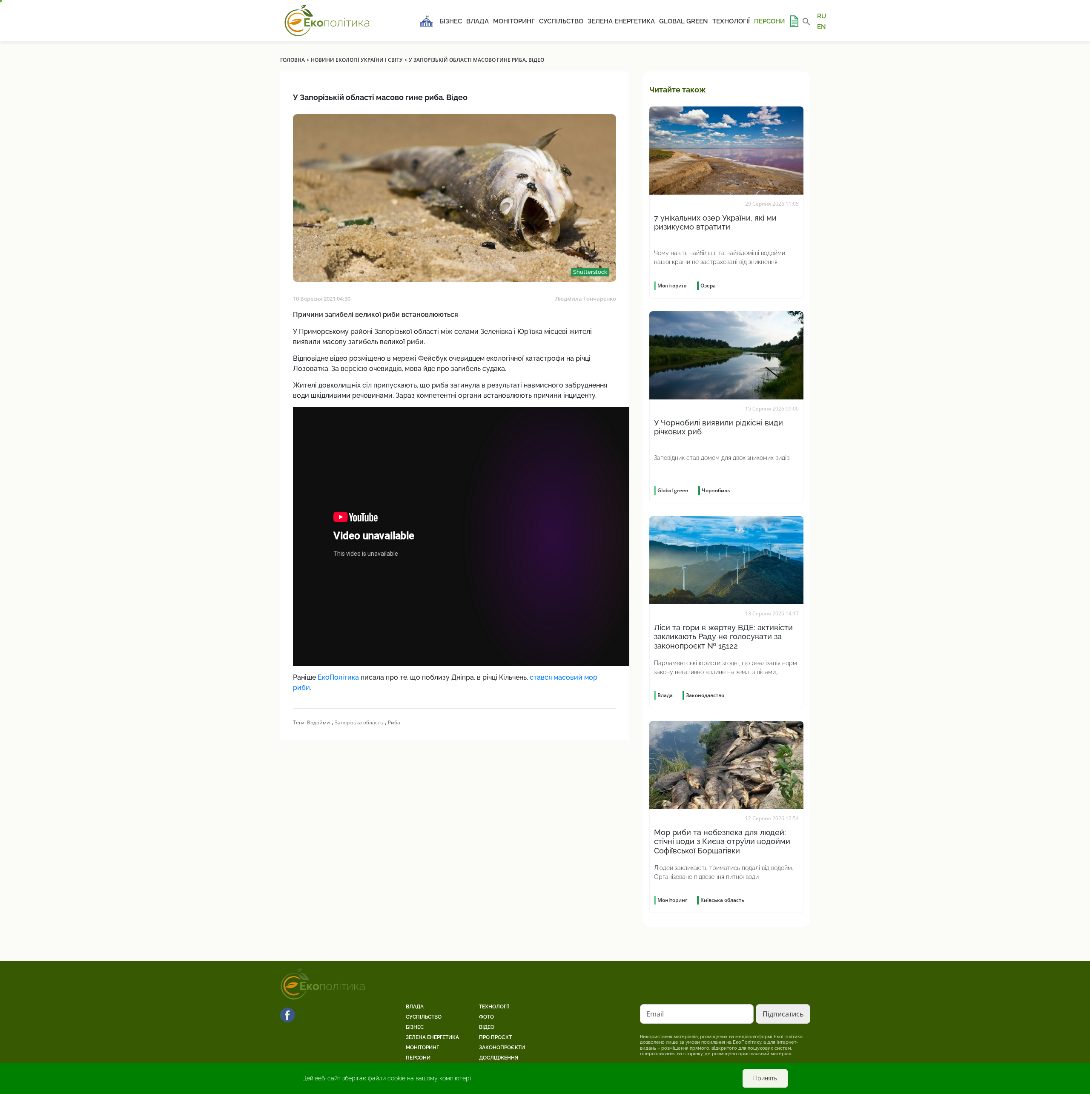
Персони (769, 21)
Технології (731, 21)
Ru (821, 16)
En (821, 26)
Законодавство (705, 695)
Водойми (318, 722)
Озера (708, 285)
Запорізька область (359, 722)
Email (655, 1014)
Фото (486, 1017)
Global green (683, 21)
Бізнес (450, 21)
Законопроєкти (502, 1048)
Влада (477, 21)
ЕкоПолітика (338, 677)
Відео (486, 1027)
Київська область (722, 900)
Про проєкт (495, 1037)
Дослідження (498, 1058)
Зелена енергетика (621, 21)
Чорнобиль (716, 490)
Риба (394, 722)
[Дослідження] (793, 21)
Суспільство (561, 21)
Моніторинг (514, 21)
